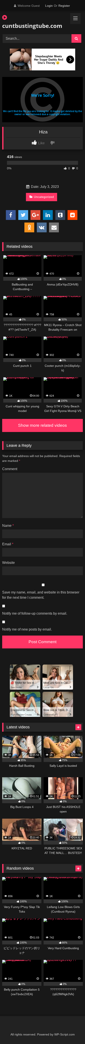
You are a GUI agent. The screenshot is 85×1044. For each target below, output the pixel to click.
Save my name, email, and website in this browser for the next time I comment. (40, 594)
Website (8, 563)
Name (8, 525)
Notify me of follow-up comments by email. (34, 613)
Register (64, 5)
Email (7, 544)
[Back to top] (71, 1031)
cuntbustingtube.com (29, 26)
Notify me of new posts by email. (27, 629)
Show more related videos (42, 425)
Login (49, 5)
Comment (9, 469)
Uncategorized (44, 197)
